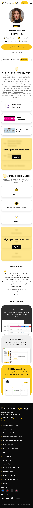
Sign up (24, 3)
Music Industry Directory (10, 448)
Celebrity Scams (8, 471)
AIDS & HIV (7, 181)
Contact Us (6, 464)
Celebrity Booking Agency (10, 425)
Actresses (16, 26)
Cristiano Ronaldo (9, 419)
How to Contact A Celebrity (11, 468)
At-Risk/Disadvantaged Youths (20, 181)
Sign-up (16, 157)
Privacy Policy (7, 460)
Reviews (5, 452)
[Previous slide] (2, 281)
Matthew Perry (18, 92)
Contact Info (6, 59)
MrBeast (17, 419)
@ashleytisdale (25, 38)
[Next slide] (30, 281)
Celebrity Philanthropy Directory (12, 440)
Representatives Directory (10, 433)
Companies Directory (9, 475)
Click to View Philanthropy (16, 47)
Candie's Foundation (15, 84)
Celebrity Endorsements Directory (13, 436)
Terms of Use (7, 456)
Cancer (16, 182)
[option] (16, 281)
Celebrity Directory (8, 429)
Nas (2, 419)
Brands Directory (8, 444)
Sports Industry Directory (10, 479)
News (5, 483)
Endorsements (15, 59)
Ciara (9, 92)
